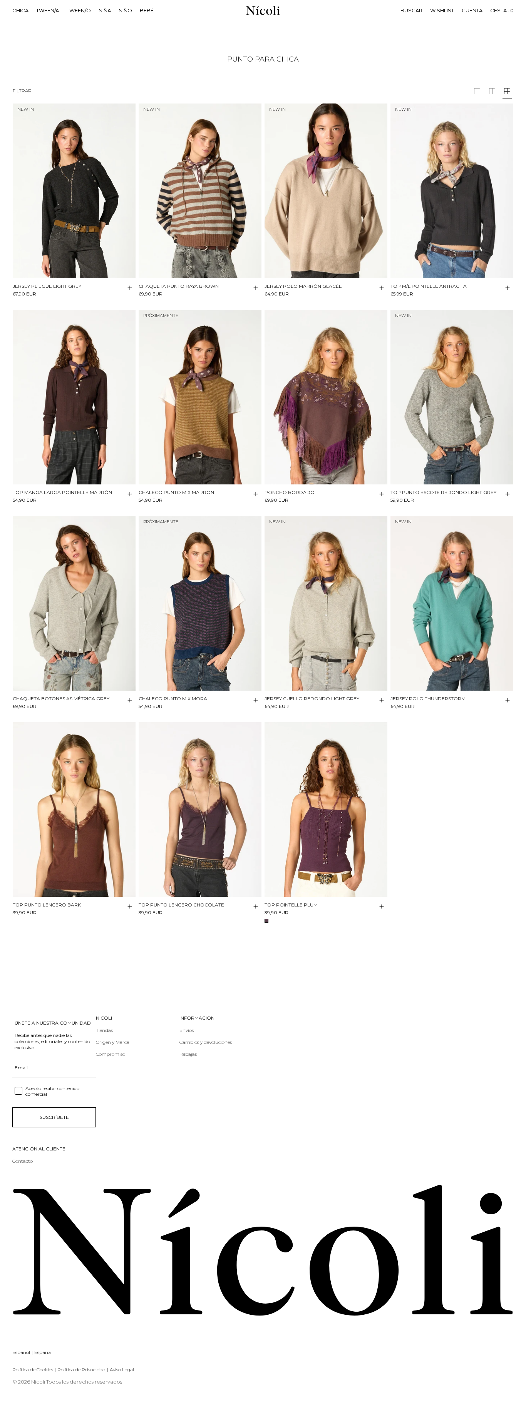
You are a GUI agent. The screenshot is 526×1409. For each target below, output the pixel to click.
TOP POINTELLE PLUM (291, 905)
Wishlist (442, 10)
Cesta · (502, 10)
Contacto (22, 1161)
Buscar (411, 10)
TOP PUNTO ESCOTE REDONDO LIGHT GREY (443, 492)
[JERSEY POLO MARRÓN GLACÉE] (326, 191)
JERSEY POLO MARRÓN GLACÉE (303, 286)
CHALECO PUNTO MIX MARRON (176, 492)
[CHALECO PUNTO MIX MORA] (200, 603)
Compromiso (110, 1054)
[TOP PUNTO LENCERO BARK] (74, 809)
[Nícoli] (263, 10)
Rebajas (188, 1054)
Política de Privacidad (81, 1369)
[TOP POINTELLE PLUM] (326, 809)
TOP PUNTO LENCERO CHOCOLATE (181, 905)
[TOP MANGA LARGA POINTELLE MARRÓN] (74, 397)
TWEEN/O (79, 10)
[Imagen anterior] (19, 185)
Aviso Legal (122, 1369)
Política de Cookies (32, 1369)
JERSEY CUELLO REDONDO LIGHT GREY (312, 698)
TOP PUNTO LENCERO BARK (47, 905)
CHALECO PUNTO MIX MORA (173, 698)
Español (21, 1352)
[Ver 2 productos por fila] (477, 91)
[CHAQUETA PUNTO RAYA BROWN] (200, 191)
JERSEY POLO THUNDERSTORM (428, 698)
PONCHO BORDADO (290, 492)
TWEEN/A (47, 10)
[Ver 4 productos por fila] (492, 91)
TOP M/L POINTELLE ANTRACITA (428, 286)
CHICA (20, 10)
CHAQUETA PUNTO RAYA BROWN (179, 286)
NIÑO (125, 10)
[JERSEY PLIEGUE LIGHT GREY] (74, 191)
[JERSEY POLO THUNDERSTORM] (451, 603)
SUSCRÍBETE (54, 1117)
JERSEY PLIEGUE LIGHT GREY (47, 286)
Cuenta (472, 10)
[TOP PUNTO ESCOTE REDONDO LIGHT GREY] (451, 397)
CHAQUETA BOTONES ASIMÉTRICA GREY (61, 698)
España (42, 1352)
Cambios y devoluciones (205, 1042)
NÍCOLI (104, 1018)
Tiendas (104, 1030)
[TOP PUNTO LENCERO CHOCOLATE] (200, 809)
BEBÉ (147, 10)
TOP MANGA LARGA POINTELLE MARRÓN (62, 492)
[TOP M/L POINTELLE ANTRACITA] (451, 191)
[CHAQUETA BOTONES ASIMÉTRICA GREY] (74, 603)
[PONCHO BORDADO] (326, 397)
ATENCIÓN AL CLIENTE (38, 1149)
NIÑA (105, 10)
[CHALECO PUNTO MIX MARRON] (200, 397)
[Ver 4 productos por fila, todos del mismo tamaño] (507, 91)
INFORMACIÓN (196, 1018)
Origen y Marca (112, 1042)
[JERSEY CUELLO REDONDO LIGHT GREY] (326, 603)
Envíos (186, 1030)
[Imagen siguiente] (129, 185)
